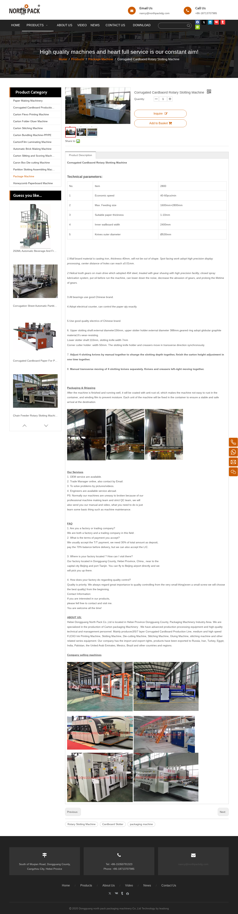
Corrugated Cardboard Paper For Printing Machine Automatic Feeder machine (35, 360)
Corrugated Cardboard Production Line (36, 107)
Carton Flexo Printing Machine (31, 114)
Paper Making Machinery (28, 100)
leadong (164, 908)
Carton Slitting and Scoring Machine (34, 155)
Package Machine (23, 176)
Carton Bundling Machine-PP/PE (32, 135)
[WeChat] (197, 27)
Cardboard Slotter (112, 824)
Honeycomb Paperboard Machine (33, 183)
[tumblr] (223, 22)
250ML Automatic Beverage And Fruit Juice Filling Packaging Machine (35, 250)
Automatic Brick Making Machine (32, 148)
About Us (108, 885)
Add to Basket (158, 123)
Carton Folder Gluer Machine (30, 121)
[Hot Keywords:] (188, 25)
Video (129, 885)
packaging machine (141, 824)
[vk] (216, 22)
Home (66, 885)
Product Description (80, 155)
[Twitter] (204, 22)
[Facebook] (197, 22)
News (147, 885)
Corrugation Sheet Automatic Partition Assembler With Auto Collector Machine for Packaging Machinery (35, 305)
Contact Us (168, 885)
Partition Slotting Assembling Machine (35, 169)
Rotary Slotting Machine (81, 824)
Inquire (158, 113)
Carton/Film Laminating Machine (32, 141)
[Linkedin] (210, 22)
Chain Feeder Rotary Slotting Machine (35, 415)
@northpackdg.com (158, 13)
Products (86, 885)
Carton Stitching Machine (28, 128)
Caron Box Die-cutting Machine (31, 162)
